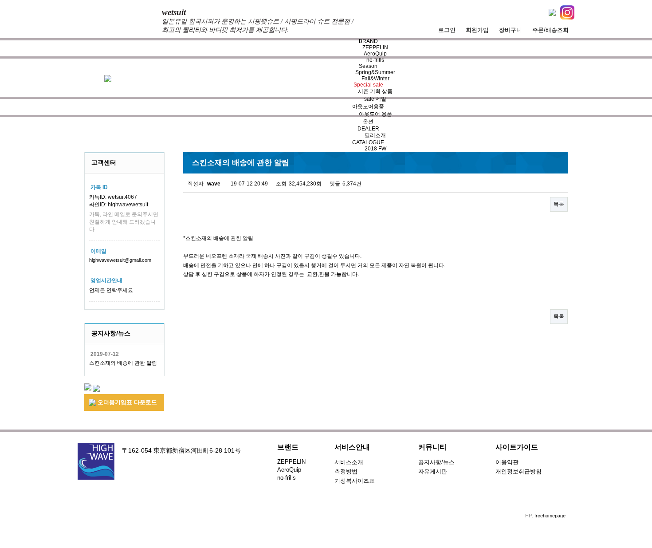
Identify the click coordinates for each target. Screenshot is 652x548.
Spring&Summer (375, 72)
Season (368, 66)
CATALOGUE (368, 142)
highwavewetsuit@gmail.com (120, 260)
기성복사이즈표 (354, 480)
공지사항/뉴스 (436, 462)
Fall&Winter (375, 78)
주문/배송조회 (550, 30)
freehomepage (550, 515)
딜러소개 (375, 135)
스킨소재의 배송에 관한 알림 (123, 363)
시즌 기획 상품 (375, 91)
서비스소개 (348, 462)
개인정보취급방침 (518, 471)
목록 (559, 204)
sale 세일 (375, 99)
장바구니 (510, 30)
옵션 (368, 121)
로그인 (447, 30)
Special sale (368, 85)
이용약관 (506, 462)
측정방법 (345, 471)
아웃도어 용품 (375, 114)
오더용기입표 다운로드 (126, 402)
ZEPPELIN (375, 47)
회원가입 (477, 30)
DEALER (368, 129)
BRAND (368, 41)
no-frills (375, 60)
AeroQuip (375, 54)
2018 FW (375, 149)
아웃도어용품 (368, 106)
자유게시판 (432, 471)
